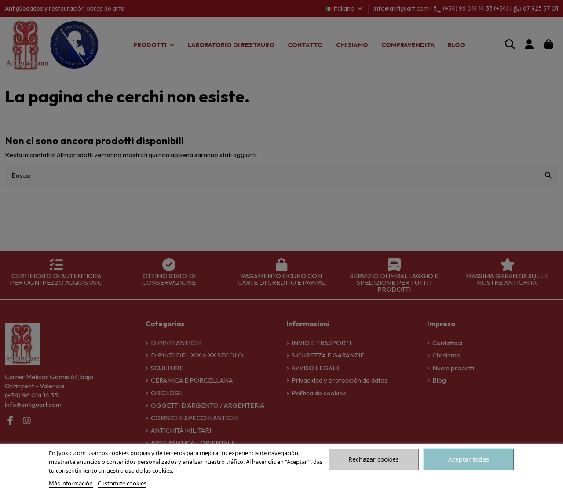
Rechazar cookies (373, 459)
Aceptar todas (468, 459)
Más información (71, 483)
